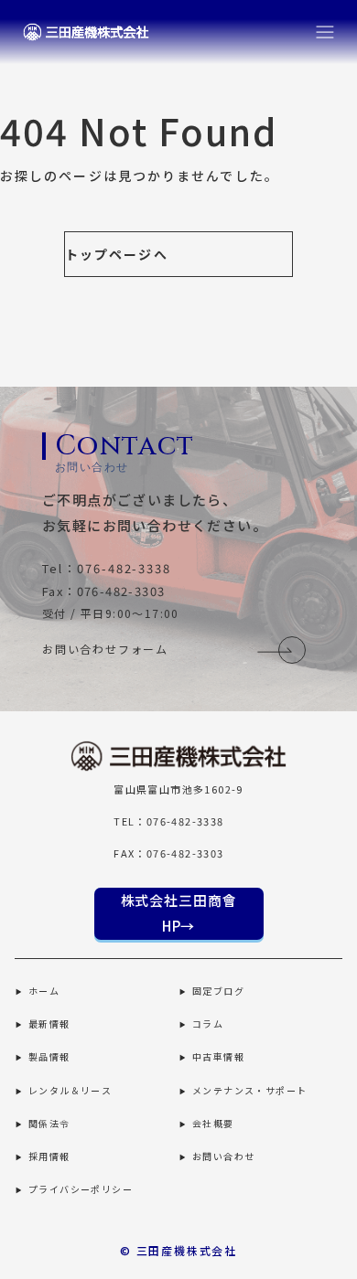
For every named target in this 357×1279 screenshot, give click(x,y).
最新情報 (49, 1023)
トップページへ (116, 254)
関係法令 (49, 1123)
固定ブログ (218, 990)
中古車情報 (218, 1056)
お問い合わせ (223, 1156)
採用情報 (49, 1156)
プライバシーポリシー (80, 1189)
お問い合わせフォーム (105, 648)
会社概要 (213, 1123)
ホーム (44, 990)
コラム (207, 1023)
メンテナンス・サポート (249, 1090)
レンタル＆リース (70, 1090)
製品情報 (49, 1056)
